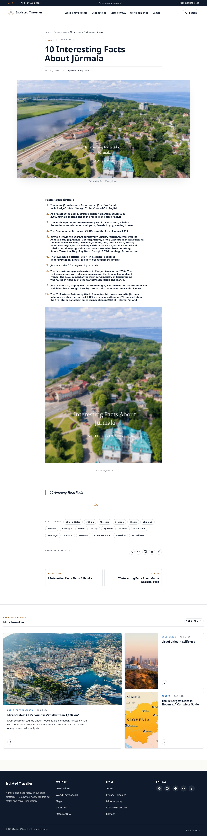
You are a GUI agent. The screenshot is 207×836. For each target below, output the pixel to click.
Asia (65, 31)
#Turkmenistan (102, 535)
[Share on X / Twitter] (132, 552)
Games (156, 12)
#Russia (68, 535)
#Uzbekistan (138, 535)
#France (52, 528)
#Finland (147, 522)
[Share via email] (152, 552)
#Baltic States (73, 522)
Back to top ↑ (193, 830)
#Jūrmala (108, 528)
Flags (59, 801)
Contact (110, 813)
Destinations (99, 12)
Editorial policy (114, 801)
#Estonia (104, 522)
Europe (57, 31)
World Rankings (139, 12)
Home (48, 31)
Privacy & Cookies (116, 794)
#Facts (133, 522)
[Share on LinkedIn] (145, 552)
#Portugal (53, 535)
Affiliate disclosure (116, 807)
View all (192, 621)
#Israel (81, 528)
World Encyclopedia (76, 12)
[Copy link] (159, 552)
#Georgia (67, 528)
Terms (109, 788)
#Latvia (123, 528)
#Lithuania (139, 528)
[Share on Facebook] (138, 552)
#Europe (119, 522)
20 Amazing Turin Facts (66, 492)
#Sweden (83, 535)
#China (90, 522)
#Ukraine (120, 535)
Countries (61, 807)
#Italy (94, 528)
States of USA (118, 12)
